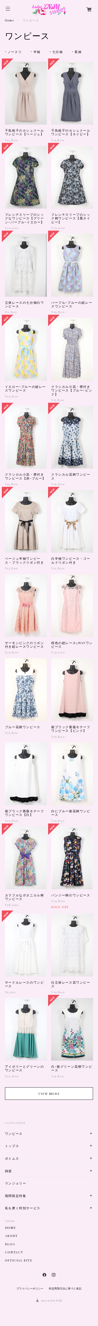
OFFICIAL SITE (18, 1260)
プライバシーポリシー (30, 1288)
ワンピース (14, 1134)
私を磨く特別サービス (23, 1208)
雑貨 (8, 1171)
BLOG (10, 1244)
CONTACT (14, 1252)
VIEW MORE (49, 1093)
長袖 (78, 52)
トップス (12, 1146)
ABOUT (11, 1235)
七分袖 (57, 52)
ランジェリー (15, 1183)
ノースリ (15, 52)
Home (9, 20)
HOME (10, 1227)
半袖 (37, 52)
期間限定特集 (15, 1196)
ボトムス (12, 1158)
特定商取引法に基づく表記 (65, 1288)
